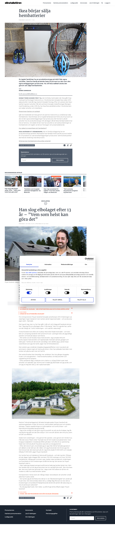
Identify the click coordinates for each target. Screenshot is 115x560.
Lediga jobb (74, 3)
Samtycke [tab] (29, 264)
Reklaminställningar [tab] (67, 264)
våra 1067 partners (31, 272)
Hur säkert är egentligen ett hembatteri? (33, 128)
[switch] (48, 292)
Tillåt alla (81, 299)
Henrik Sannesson (25, 90)
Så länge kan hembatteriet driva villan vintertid (35, 141)
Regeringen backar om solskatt (29, 111)
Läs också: (45, 308)
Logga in (107, 3)
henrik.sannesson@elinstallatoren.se (28, 94)
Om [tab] (86, 264)
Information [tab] (48, 264)
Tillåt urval (57, 299)
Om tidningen (30, 517)
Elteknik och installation (27, 145)
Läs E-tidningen (94, 3)
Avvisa (33, 299)
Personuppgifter (52, 513)
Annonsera (83, 3)
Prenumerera (47, 3)
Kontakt (49, 510)
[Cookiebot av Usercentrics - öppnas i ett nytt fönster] (86, 259)
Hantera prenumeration (60, 3)
